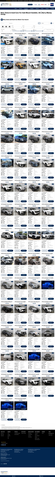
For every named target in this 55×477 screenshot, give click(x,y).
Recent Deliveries (37, 439)
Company (52, 8)
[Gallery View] (51, 23)
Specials (31, 8)
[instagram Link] (53, 0)
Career (43, 433)
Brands (20, 8)
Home (16, 8)
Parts (42, 8)
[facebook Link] (49, 0)
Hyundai (9, 434)
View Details (4, 79)
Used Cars (2, 435)
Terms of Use (50, 435)
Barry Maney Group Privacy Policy (51, 434)
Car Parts (29, 435)
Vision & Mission (37, 435)
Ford (8, 433)
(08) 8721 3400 (4, 452)
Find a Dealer (30, 4)
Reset (39, 23)
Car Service (29, 433)
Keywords (10, 23)
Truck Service (30, 434)
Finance (47, 8)
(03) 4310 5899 (4, 455)
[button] (4, 473)
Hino (8, 438)
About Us (36, 434)
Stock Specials (17, 434)
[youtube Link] (51, 0)
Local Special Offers (17, 433)
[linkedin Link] (52, 0)
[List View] (53, 23)
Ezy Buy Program (23, 433)
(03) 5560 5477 (5, 459)
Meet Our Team (37, 438)
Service (37, 8)
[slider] (21, 31)
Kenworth (9, 435)
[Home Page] (6, 4)
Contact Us (10, 79)
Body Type (2, 29)
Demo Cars (2, 434)
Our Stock (26, 8)
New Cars (2, 433)
